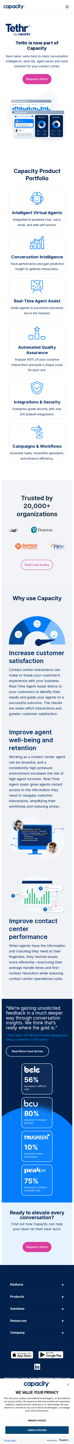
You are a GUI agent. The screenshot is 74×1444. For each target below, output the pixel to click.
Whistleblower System (50, 1378)
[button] (68, 1385)
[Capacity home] (14, 7)
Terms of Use (29, 1378)
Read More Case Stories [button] (27, 1051)
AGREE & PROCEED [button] (37, 1430)
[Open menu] (67, 6)
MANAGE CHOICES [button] (37, 1420)
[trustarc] (63, 1440)
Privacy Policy (10, 1440)
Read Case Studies (37, 564)
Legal (67, 1378)
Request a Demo (37, 79)
